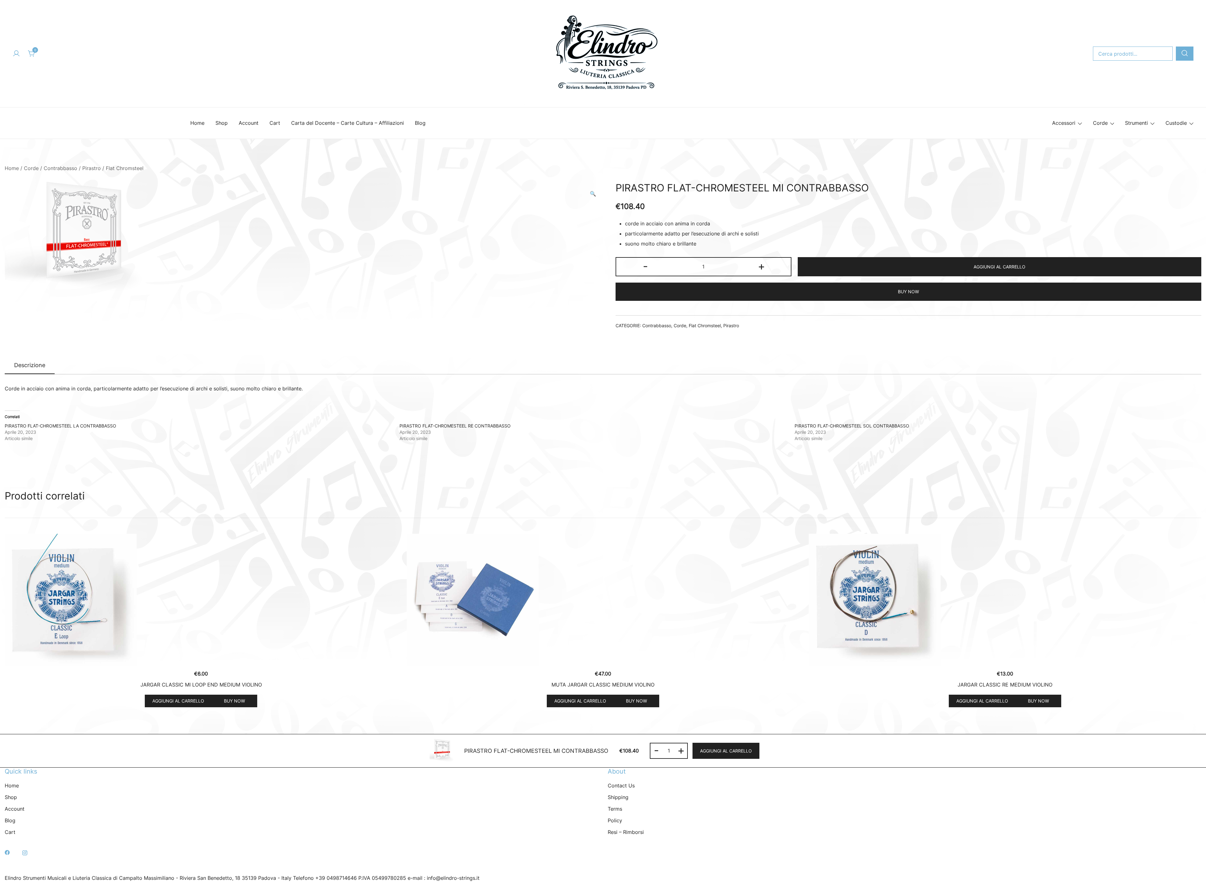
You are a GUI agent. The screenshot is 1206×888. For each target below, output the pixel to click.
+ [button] (761, 266)
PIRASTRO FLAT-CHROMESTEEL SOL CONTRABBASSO (852, 425)
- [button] (645, 266)
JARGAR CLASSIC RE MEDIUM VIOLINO (1005, 684)
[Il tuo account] (16, 54)
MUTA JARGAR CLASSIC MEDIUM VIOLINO (603, 684)
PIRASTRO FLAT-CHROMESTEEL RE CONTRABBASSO (455, 425)
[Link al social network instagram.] (24, 852)
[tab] (30, 365)
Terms (615, 809)
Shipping (618, 797)
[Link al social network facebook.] (7, 852)
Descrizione (29, 365)
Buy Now (908, 291)
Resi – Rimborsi (626, 832)
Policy (615, 820)
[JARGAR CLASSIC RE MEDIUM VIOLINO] (1005, 600)
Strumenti (1136, 123)
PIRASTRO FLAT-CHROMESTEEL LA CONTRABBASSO (60, 425)
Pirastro (91, 168)
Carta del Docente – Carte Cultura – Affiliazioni (347, 123)
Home (197, 123)
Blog (420, 123)
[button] (593, 194)
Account (248, 123)
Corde (1100, 123)
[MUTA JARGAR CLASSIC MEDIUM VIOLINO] (603, 600)
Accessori (1063, 123)
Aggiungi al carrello (999, 266)
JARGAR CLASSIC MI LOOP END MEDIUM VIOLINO (201, 684)
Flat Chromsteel (125, 168)
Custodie (1176, 123)
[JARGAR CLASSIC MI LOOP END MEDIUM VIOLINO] (201, 600)
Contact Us (621, 785)
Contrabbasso (60, 168)
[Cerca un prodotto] (1184, 54)
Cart (274, 123)
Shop (221, 123)
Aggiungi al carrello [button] (178, 700)
